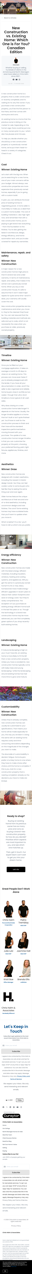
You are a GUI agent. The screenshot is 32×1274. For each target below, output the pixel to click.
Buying (5, 1151)
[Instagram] (21, 1107)
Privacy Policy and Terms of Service (15, 1200)
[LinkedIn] (10, 1107)
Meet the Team (7, 1135)
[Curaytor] (11, 1118)
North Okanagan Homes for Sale (13, 1132)
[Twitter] (7, 1107)
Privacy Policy (16, 1226)
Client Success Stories (10, 1138)
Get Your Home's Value (10, 1144)
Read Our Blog (7, 1141)
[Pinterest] (14, 1107)
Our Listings (6, 1128)
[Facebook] (3, 1107)
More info (13, 1266)
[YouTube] (17, 1107)
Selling (5, 1148)
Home (4, 1125)
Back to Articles (10, 18)
